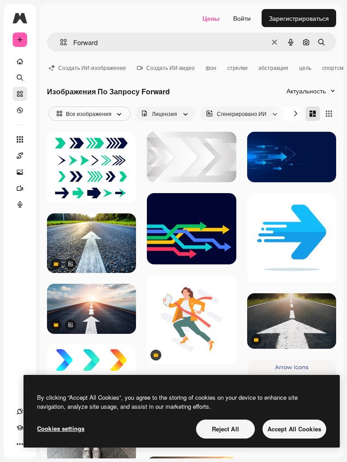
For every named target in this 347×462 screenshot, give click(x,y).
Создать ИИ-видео (170, 67)
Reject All (225, 429)
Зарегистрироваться (299, 18)
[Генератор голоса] (20, 204)
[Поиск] (20, 77)
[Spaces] (20, 155)
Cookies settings (60, 428)
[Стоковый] (20, 94)
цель (305, 67)
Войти (242, 18)
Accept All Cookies (294, 429)
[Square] (329, 113)
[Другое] (20, 444)
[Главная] (20, 61)
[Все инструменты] (20, 139)
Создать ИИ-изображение (92, 67)
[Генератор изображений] (20, 172)
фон (211, 67)
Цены (211, 18)
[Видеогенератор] (20, 188)
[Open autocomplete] (59, 42)
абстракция (273, 67)
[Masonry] (312, 113)
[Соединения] (20, 411)
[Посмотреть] (20, 110)
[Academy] (20, 427)
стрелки (237, 67)
